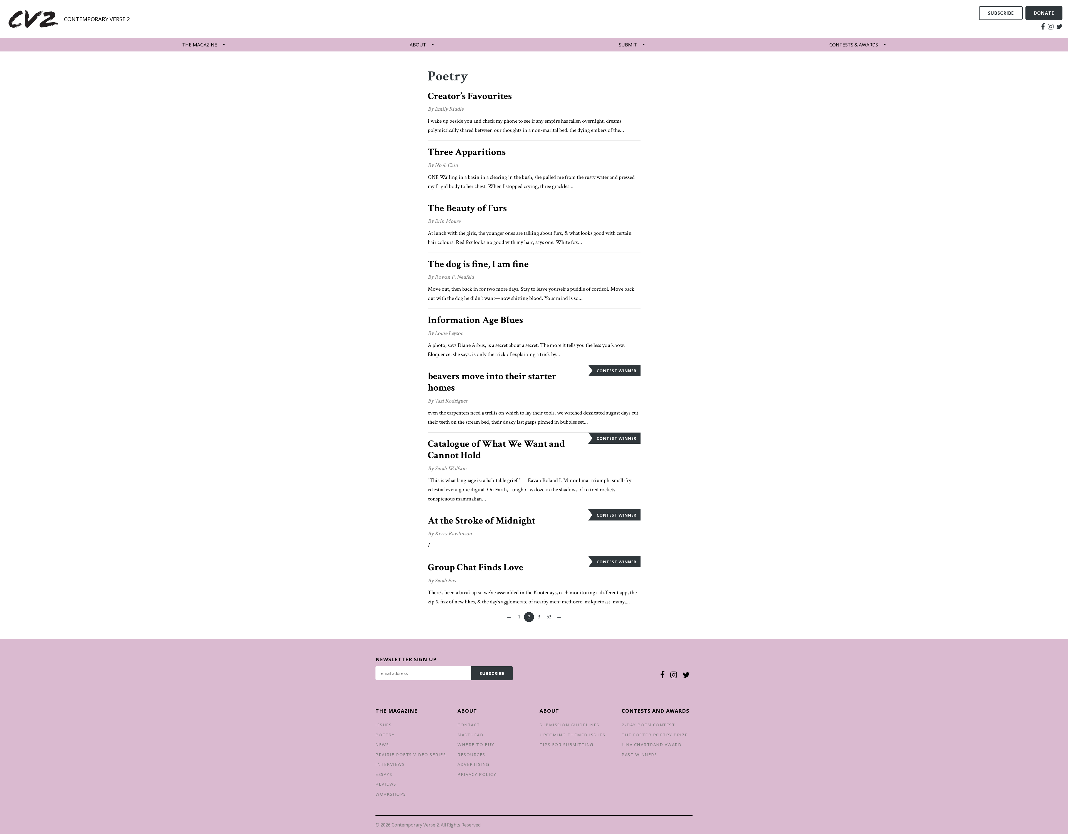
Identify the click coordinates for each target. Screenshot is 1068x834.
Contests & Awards (853, 44)
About (418, 44)
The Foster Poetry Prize (655, 734)
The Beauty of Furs (467, 208)
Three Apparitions (467, 152)
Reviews (385, 784)
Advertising (474, 764)
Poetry (385, 734)
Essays (383, 774)
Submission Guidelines (569, 724)
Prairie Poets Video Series (410, 754)
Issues (383, 724)
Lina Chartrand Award (651, 744)
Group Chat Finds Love (475, 567)
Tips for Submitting (567, 744)
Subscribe (1001, 13)
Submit (628, 44)
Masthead (470, 734)
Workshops (390, 794)
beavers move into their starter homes (492, 382)
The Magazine (199, 44)
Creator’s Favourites (470, 96)
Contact (469, 724)
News (382, 744)
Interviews (390, 764)
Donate (1044, 13)
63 (550, 617)
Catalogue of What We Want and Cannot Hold (496, 449)
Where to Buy (476, 744)
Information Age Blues (475, 320)
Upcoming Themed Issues (572, 734)
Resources (471, 754)
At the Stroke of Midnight (481, 520)
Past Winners (639, 754)
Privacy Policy (477, 774)
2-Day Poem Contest (648, 724)
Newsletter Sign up (406, 659)
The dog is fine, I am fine (478, 264)
